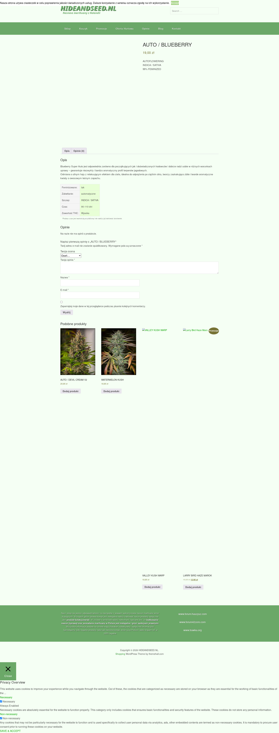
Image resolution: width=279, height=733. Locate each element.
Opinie (146, 28)
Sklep (67, 28)
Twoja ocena (67, 251)
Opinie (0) (78, 150)
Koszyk (83, 28)
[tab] (67, 151)
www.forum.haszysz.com (192, 614)
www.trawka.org (192, 630)
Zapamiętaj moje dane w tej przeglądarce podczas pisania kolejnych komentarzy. (103, 306)
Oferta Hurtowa (125, 28)
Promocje (101, 28)
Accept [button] (175, 3)
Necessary (9, 701)
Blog (160, 28)
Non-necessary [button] (8, 714)
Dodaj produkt (70, 391)
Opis (67, 150)
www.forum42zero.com (192, 622)
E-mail (64, 289)
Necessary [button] (6, 697)
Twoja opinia (67, 259)
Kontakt (176, 28)
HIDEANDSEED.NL (88, 8)
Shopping (120, 653)
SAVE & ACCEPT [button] (10, 731)
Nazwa (64, 277)
